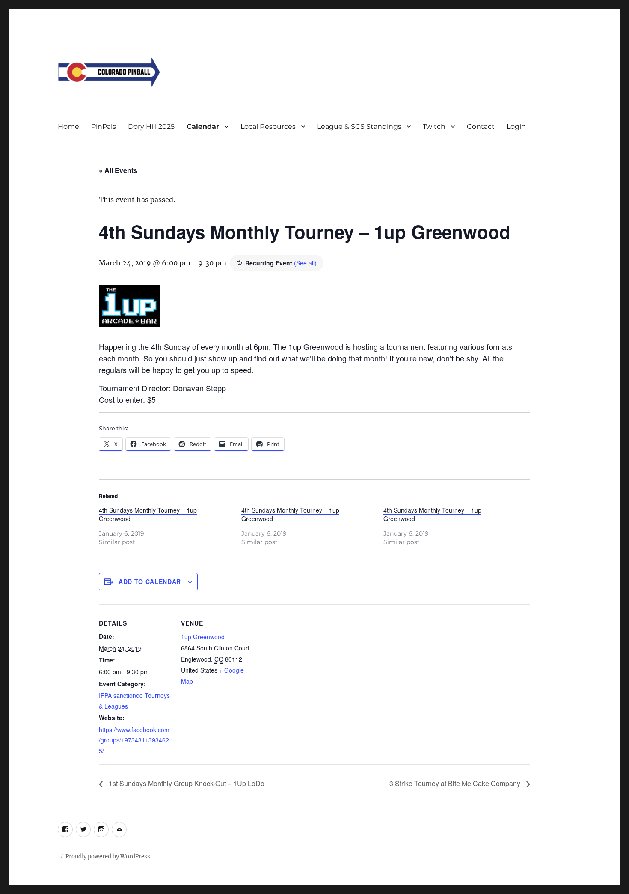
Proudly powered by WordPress (107, 856)
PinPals (103, 126)
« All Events (118, 170)
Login (516, 126)
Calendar (203, 126)
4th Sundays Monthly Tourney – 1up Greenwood (148, 514)
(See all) (305, 263)
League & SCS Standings (359, 126)
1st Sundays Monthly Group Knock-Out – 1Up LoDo (185, 783)
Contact (481, 126)
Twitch (434, 126)
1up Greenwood (203, 636)
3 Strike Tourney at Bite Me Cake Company (455, 783)
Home (68, 126)
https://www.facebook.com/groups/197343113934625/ (134, 740)
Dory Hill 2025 (151, 126)
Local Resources (268, 126)
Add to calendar (150, 581)
